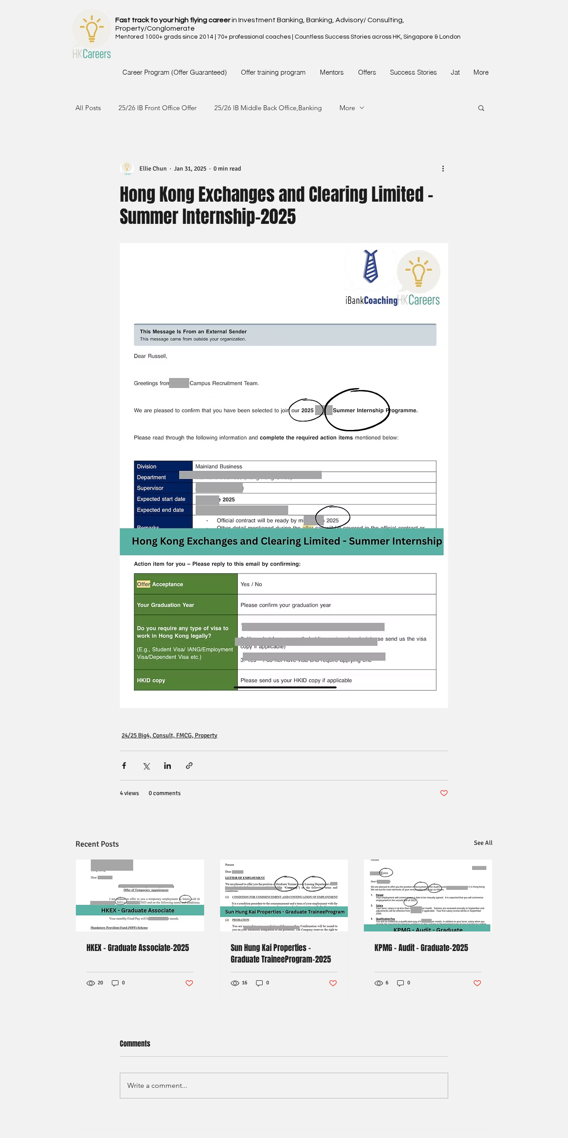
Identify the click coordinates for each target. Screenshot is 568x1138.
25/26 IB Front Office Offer (157, 107)
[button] (481, 107)
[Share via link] (189, 765)
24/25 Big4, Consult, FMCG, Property (169, 735)
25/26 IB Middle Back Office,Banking (268, 107)
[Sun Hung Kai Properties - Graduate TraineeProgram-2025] (284, 895)
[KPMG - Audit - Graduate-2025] (428, 895)
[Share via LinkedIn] (167, 765)
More (347, 107)
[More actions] (443, 168)
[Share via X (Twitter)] (146, 765)
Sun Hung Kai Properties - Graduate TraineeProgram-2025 (281, 953)
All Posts (88, 107)
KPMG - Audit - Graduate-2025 (421, 948)
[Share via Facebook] (124, 765)
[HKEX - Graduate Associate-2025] (140, 895)
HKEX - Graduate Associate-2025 (138, 948)
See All (483, 843)
